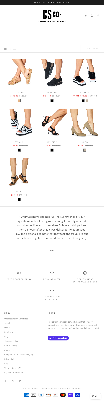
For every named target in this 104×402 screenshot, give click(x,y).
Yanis (19, 192)
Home (7, 327)
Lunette (52, 142)
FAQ (6, 336)
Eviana (19, 142)
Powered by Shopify (69, 389)
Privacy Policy (10, 359)
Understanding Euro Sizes (16, 318)
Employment (10, 332)
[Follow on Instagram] (12, 381)
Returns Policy (10, 345)
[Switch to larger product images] (5, 48)
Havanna (52, 93)
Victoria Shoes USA (12, 368)
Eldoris (85, 93)
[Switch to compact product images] (14, 48)
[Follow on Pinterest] (19, 381)
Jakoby (85, 142)
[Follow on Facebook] (5, 381)
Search (7, 323)
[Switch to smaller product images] (10, 48)
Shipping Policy (11, 341)
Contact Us (9, 350)
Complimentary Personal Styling (18, 354)
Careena (19, 93)
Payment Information (13, 372)
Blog (6, 363)
